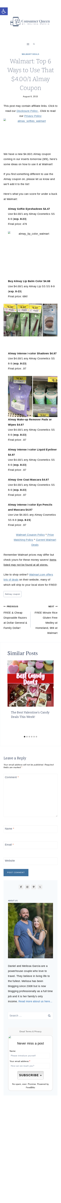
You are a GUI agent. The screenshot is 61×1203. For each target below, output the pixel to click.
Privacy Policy (33, 116)
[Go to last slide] (12, 697)
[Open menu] (28, 44)
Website (10, 860)
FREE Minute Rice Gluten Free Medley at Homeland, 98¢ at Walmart (46, 619)
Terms (29, 1031)
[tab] (24, 736)
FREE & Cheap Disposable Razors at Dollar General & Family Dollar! (15, 617)
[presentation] (30, 683)
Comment (12, 777)
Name (9, 828)
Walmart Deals (30, 54)
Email (9, 844)
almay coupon (12, 594)
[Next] (48, 697)
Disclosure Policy (27, 110)
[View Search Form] (34, 44)
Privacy (38, 1031)
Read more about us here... (35, 1001)
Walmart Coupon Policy (30, 534)
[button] (4, 11)
